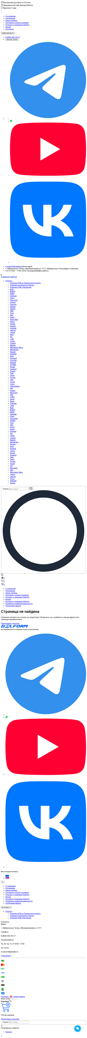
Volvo (12, 384)
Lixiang (13, 343)
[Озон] (7, 878)
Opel (12, 356)
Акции (8, 27)
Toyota (12, 378)
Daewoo (13, 304)
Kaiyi (12, 335)
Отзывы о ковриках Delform (17, 25)
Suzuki (12, 371)
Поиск (5, 489)
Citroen (13, 302)
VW (11, 466)
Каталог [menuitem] (9, 281)
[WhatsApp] (11, 121)
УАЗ (11, 395)
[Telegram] (48, 119)
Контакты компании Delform (17, 601)
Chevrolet (14, 300)
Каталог (8, 911)
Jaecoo (13, 330)
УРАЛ (12, 397)
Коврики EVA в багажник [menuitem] (20, 918)
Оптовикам (10, 18)
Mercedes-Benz (16, 347)
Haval (12, 322)
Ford (12, 313)
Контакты (9, 29)
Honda (12, 324)
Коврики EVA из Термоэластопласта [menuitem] (25, 914)
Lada (12, 339)
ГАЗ (11, 388)
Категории (5, 907)
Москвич (14, 393)
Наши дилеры (11, 20)
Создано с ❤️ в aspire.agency (13, 997)
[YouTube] (48, 175)
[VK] (48, 262)
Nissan (13, 352)
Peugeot (13, 358)
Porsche (13, 360)
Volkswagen (15, 386)
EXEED (12, 309)
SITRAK (13, 365)
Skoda (12, 367)
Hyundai (13, 328)
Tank (12, 373)
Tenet (12, 375)
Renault (13, 363)
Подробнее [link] (6, 956)
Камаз (12, 391)
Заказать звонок (11, 39)
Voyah (12, 382)
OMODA (13, 354)
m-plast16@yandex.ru (14, 266)
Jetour (12, 332)
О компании (10, 16)
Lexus (12, 341)
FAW (11, 311)
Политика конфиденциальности (19, 604)
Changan (13, 296)
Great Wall (14, 320)
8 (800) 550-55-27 (12, 37)
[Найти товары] (31, 488)
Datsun (13, 307)
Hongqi (13, 326)
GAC (11, 315)
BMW (12, 294)
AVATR (12, 292)
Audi (11, 289)
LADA (12, 436)
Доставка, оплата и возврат (17, 23)
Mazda (12, 345)
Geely (12, 317)
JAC (11, 380)
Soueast (13, 369)
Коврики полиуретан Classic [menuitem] (22, 916)
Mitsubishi (14, 350)
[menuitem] (45, 16)
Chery (12, 298)
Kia (11, 337)
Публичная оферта (13, 606)
